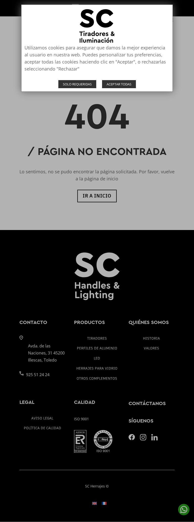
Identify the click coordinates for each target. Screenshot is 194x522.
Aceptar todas (119, 84)
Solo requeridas (77, 84)
